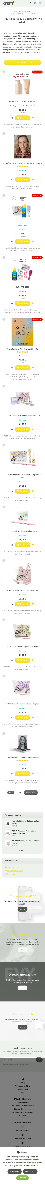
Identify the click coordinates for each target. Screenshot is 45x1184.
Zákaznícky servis (22, 1099)
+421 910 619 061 (13, 867)
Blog (22, 1093)
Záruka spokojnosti (22, 1014)
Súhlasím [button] (22, 1178)
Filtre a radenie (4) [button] (21, 62)
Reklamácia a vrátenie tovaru (22, 1106)
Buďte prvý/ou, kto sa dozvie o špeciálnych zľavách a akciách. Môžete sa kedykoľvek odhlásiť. (22, 1052)
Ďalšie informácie (33, 1166)
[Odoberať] (39, 1059)
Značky (22, 1083)
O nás (22, 1079)
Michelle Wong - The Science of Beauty (22, 349)
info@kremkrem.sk (15, 870)
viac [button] (21, 909)
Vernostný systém (22, 1086)
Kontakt (22, 1116)
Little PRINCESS (22, 287)
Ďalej (21, 851)
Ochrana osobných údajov (22, 1112)
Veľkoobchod (22, 1089)
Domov (14, 11)
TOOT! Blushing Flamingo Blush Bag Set (22, 590)
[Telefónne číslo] (22, 1126)
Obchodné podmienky (22, 1109)
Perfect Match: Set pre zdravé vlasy (22, 101)
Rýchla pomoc (12, 874)
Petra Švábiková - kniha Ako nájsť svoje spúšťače (22, 163)
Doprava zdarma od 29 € (22, 896)
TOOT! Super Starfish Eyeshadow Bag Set (22, 704)
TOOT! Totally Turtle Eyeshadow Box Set (23, 531)
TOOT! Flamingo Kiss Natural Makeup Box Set (22, 416)
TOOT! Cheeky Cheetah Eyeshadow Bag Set (22, 646)
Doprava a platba (22, 1102)
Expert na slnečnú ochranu (22, 934)
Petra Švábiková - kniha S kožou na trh (23, 758)
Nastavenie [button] (14, 1171)
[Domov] (8, 3)
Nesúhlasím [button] (30, 1171)
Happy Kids (22, 225)
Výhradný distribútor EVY (22, 974)
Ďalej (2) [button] (29, 792)
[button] (12, 118)
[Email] (22, 1143)
